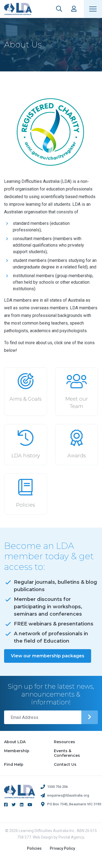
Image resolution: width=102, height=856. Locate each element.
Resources (64, 741)
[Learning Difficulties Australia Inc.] (18, 9)
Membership (16, 750)
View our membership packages (47, 655)
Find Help (13, 764)
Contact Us (65, 764)
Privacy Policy (62, 848)
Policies (34, 848)
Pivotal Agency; (71, 837)
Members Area (73, 9)
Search (59, 9)
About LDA (15, 741)
